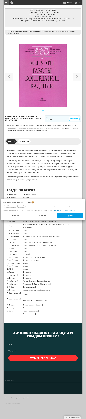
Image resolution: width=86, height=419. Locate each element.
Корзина (70, 3)
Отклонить (16, 216)
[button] (9, 76)
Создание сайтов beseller (72, 417)
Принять (70, 216)
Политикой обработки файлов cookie (64, 210)
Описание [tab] (11, 141)
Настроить (43, 216)
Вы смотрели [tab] (24, 141)
